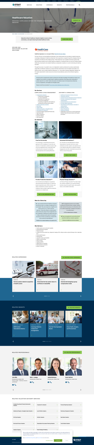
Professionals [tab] (70, 4)
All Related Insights (74, 307)
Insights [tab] (59, 4)
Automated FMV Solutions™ (42, 110)
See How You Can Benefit (46, 155)
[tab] (17, 5)
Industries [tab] (39, 4)
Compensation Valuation (41, 94)
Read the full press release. (60, 53)
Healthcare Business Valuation (42, 104)
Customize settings (49, 440)
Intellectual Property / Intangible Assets (44, 108)
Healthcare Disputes (65, 110)
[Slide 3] (50, 341)
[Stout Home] (17, 5)
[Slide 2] (48, 296)
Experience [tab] (50, 4)
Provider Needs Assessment (66, 103)
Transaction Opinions (65, 96)
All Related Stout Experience (71, 257)
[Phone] (16, 385)
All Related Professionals (72, 352)
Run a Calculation (70, 194)
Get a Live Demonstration (46, 194)
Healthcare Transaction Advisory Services (69, 94)
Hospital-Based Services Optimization (68, 101)
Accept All (58, 440)
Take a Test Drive (70, 155)
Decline (66, 440)
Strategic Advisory (64, 107)
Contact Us (76, 20)
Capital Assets (39, 107)
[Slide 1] (45, 296)
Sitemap (14, 439)
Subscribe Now (67, 39)
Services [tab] (29, 4)
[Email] (13, 385)
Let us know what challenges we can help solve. (59, 85)
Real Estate (38, 106)
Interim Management (65, 108)
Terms (21, 439)
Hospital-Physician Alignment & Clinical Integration (71, 97)
